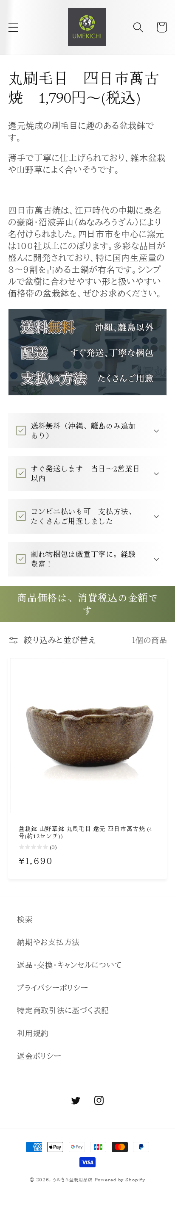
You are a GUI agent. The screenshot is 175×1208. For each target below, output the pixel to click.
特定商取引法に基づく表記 (63, 1010)
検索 (25, 919)
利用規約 (33, 1033)
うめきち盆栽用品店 (73, 1180)
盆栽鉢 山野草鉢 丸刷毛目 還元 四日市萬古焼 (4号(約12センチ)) (85, 832)
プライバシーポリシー (52, 988)
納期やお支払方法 (48, 942)
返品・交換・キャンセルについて (69, 965)
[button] (13, 27)
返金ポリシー (39, 1056)
